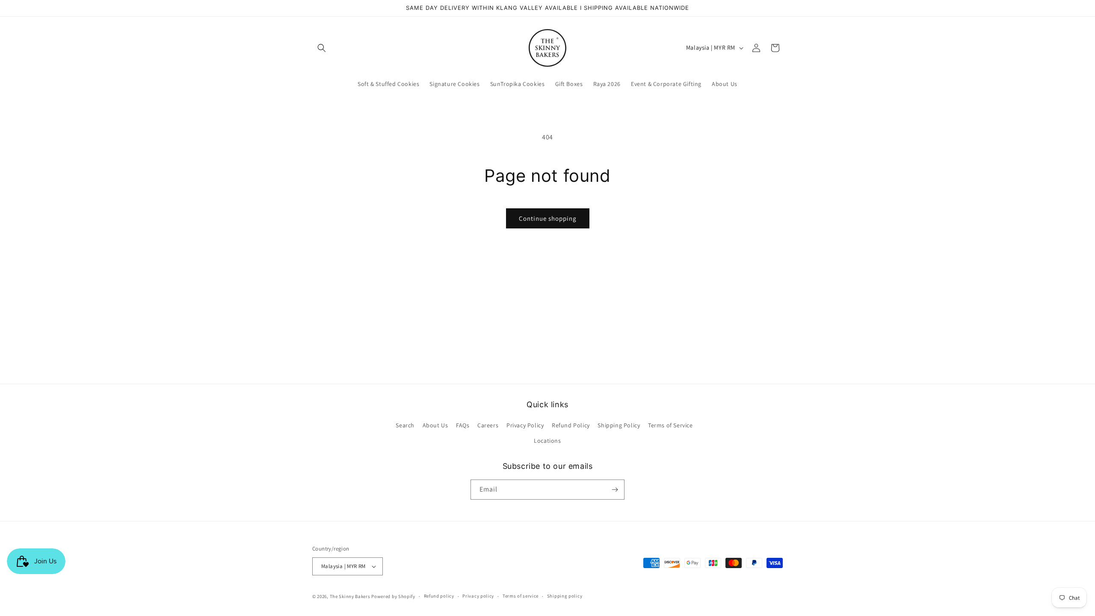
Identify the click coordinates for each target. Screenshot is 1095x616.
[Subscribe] (614, 490)
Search (405, 425)
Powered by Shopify (393, 596)
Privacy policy (478, 596)
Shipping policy (565, 596)
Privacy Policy (525, 425)
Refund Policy (571, 425)
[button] (321, 47)
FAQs (462, 425)
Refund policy (439, 596)
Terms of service (521, 596)
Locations (547, 440)
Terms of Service (670, 425)
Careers (487, 425)
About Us (435, 425)
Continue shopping (548, 218)
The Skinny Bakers (350, 596)
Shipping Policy (619, 425)
